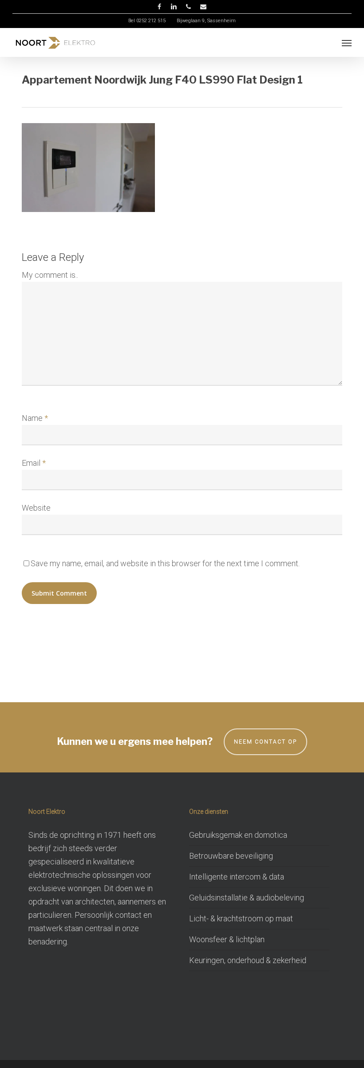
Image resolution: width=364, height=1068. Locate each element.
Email (34, 463)
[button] (347, 42)
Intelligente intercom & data (236, 876)
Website (36, 507)
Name (35, 418)
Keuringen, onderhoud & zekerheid (247, 960)
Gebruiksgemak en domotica (238, 835)
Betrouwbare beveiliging (231, 855)
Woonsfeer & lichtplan (227, 939)
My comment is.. (50, 275)
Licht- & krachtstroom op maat (241, 918)
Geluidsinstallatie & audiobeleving (246, 897)
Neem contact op (265, 742)
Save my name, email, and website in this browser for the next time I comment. (165, 563)
